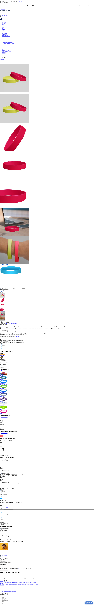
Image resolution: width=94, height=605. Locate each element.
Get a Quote (2, 59)
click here (19, 568)
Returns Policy (23, 584)
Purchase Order (14, 584)
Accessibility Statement (32, 582)
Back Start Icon (2, 476)
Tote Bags (3, 53)
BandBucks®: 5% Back (6, 36)
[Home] (2, 61)
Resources (2, 585)
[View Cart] (0, 17)
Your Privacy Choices (34, 584)
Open (1, 343)
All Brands (4, 48)
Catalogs (3, 29)
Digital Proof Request (3, 508)
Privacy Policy (10, 582)
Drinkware (4, 52)
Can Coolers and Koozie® (6, 51)
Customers (2, 583)
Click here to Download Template (11, 323)
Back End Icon (2, 479)
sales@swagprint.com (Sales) (8, 42)
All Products (4, 56)
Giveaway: (4, 558)
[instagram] (4, 46)
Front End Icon (2, 471)
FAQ (3, 28)
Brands (3, 47)
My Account (4, 22)
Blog (3, 30)
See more (2, 367)
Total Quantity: (3, 557)
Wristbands (4, 49)
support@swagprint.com (12, 591)
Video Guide (4, 370)
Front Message (5, 465)
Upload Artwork (4, 33)
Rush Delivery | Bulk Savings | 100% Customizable (8, 0)
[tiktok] (6, 46)
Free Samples (19, 584)
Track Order (10, 584)
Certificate (17, 336)
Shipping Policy (15, 582)
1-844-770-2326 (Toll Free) (7, 39)
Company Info (2, 581)
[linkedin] (8, 46)
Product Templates (5, 35)
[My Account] (0, 16)
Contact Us (27, 582)
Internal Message (6, 483)
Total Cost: (3, 559)
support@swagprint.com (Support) (8, 43)
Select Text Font (2, 489)
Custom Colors (4, 34)
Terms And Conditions (21, 582)
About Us (3, 27)
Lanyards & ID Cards (5, 50)
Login (3, 24)
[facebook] (1, 46)
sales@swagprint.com (5, 591)
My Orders (4, 23)
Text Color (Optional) (3, 494)
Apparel (3, 55)
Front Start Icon (2, 466)
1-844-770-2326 (4, 555)
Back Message (5, 474)
